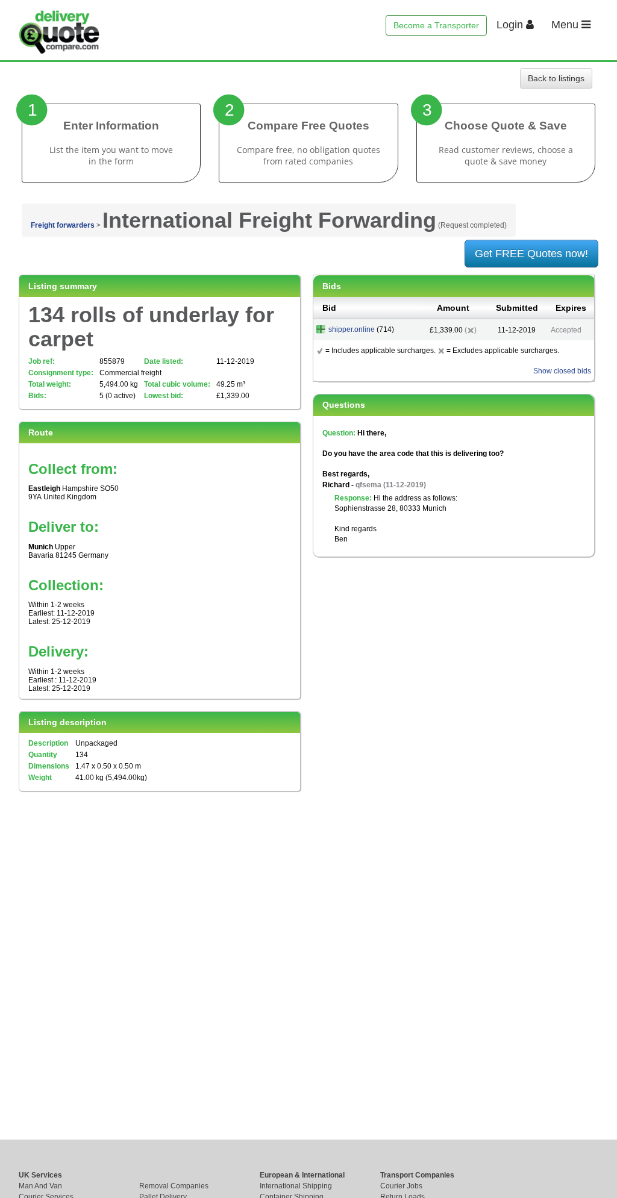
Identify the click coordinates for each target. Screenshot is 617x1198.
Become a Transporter (436, 25)
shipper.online (351, 329)
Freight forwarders (63, 225)
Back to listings (556, 78)
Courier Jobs (401, 1186)
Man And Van (40, 1186)
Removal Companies (173, 1186)
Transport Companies (417, 1175)
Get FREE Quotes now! (531, 254)
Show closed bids (562, 371)
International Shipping (296, 1186)
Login (511, 25)
